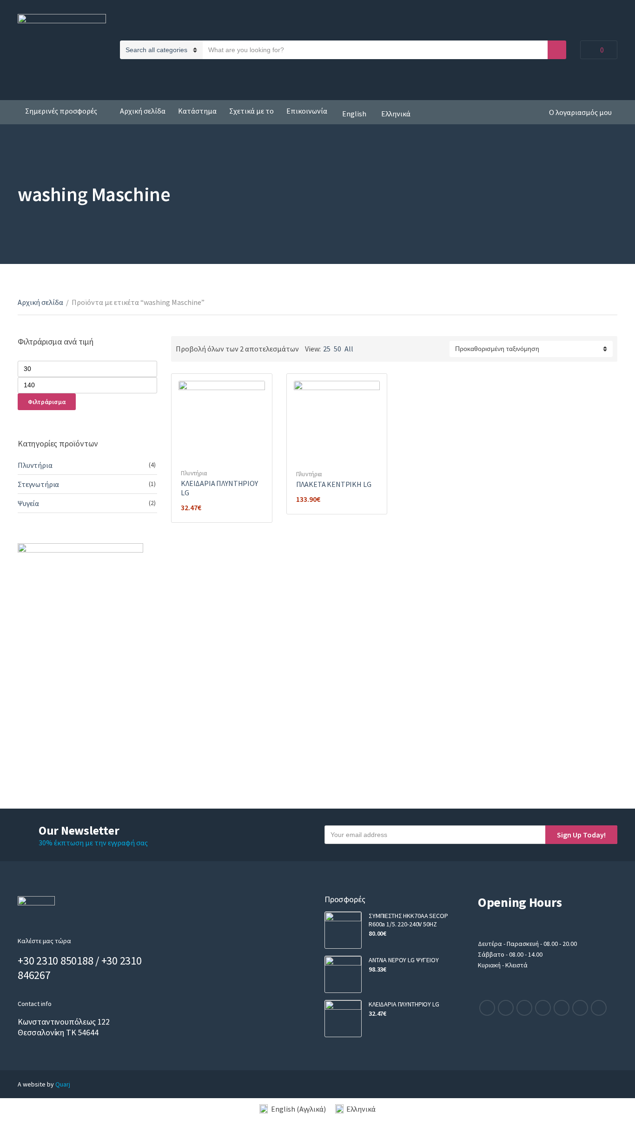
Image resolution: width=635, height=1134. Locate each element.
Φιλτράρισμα (47, 402)
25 (327, 348)
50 (337, 348)
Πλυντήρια (194, 473)
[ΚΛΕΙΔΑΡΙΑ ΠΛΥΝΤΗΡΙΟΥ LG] (343, 1018)
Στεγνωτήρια (38, 484)
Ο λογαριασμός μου (580, 112)
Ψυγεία (28, 503)
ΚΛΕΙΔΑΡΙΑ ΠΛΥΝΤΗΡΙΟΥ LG (404, 1004)
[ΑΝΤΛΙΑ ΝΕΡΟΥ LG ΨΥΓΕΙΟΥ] (343, 974)
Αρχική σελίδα (142, 110)
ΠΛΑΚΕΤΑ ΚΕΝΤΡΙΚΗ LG (333, 484)
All (348, 348)
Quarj (62, 1084)
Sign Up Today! (581, 834)
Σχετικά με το (251, 110)
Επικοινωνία (306, 110)
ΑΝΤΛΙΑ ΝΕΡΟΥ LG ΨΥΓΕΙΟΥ (404, 960)
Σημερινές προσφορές (61, 110)
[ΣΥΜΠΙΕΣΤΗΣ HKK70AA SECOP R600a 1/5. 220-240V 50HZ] (343, 930)
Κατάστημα (197, 110)
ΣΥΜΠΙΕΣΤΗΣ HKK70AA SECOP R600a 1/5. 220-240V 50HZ (408, 919)
